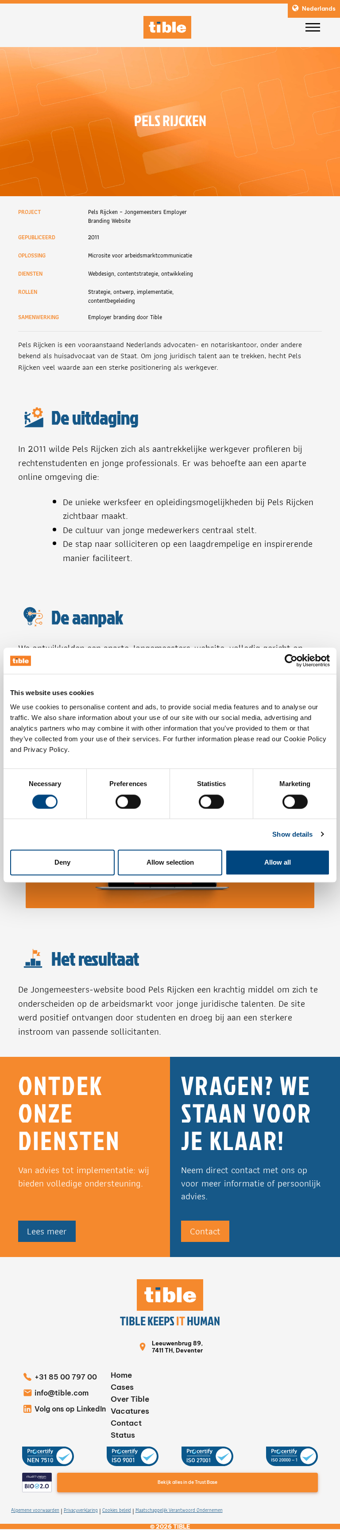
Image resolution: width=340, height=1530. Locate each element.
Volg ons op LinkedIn (70, 1408)
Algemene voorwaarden (35, 1510)
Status (123, 1435)
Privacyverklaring (81, 1510)
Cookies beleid (116, 1510)
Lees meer (47, 1231)
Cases (122, 1387)
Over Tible (130, 1399)
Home (121, 1375)
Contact (205, 1231)
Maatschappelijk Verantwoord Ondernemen (179, 1510)
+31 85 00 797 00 (66, 1376)
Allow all (277, 862)
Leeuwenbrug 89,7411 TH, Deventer (177, 1347)
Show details (292, 834)
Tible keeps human (170, 1320)
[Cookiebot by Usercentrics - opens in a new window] (291, 661)
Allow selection (170, 862)
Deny (62, 862)
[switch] (128, 802)
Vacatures (130, 1411)
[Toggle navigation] (313, 27)
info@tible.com (62, 1392)
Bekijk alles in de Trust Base (187, 1482)
